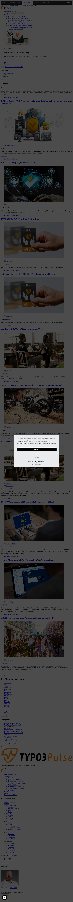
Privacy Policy (38, 464)
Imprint (33, 464)
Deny (37, 453)
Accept (37, 449)
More (37, 458)
